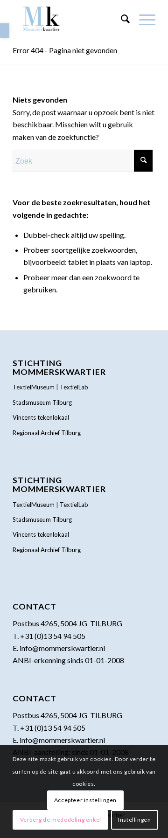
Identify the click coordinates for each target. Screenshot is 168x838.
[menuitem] (121, 18)
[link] (4, 30)
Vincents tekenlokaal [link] (41, 417)
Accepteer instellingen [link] (85, 799)
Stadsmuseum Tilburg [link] (42, 402)
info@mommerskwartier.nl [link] (62, 648)
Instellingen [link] (134, 819)
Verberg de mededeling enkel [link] (60, 819)
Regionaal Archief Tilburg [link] (47, 432)
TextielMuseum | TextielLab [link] (50, 387)
